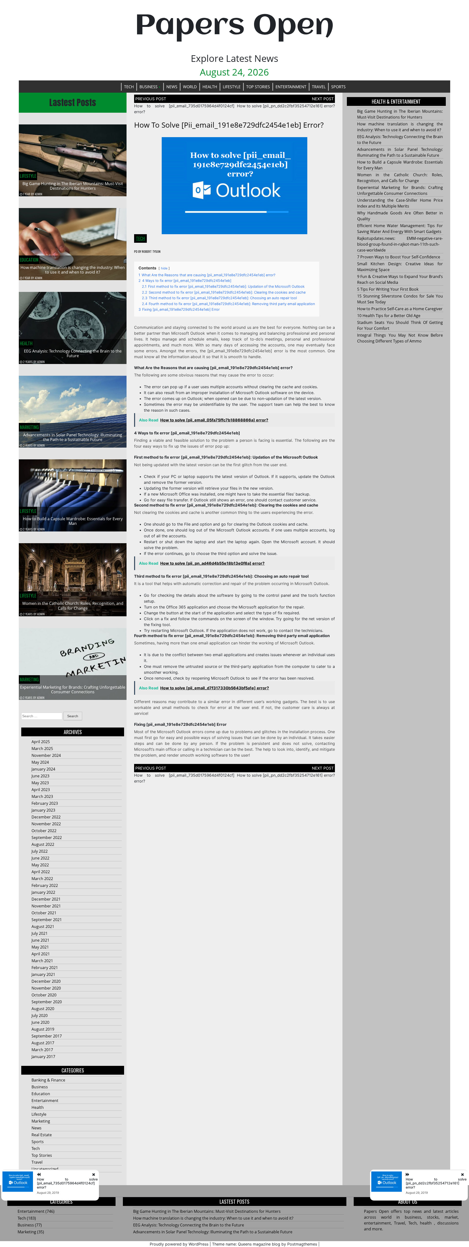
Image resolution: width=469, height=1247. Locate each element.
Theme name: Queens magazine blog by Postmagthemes (264, 1244)
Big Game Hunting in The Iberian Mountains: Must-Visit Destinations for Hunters (72, 186)
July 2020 (40, 1015)
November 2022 (46, 824)
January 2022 (43, 892)
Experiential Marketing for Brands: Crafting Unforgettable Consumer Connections (72, 689)
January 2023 (43, 810)
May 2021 (40, 947)
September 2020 (47, 1001)
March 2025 (42, 748)
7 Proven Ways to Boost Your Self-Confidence (398, 257)
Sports (338, 86)
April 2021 (41, 954)
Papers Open (234, 26)
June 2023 (40, 776)
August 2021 (43, 926)
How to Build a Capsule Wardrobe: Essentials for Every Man (73, 521)
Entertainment (291, 86)
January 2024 (43, 769)
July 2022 (40, 851)
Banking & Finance (48, 1080)
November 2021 (46, 906)
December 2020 (46, 981)
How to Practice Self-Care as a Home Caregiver (400, 308)
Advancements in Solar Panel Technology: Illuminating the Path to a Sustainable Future (72, 437)
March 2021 (42, 960)
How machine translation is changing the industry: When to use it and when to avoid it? (73, 270)
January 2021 (43, 974)
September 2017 (47, 1036)
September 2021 (47, 919)
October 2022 (44, 830)
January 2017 (43, 1056)
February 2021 (45, 967)
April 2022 (41, 871)
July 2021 (40, 933)
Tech (129, 86)
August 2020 (43, 1008)
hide (164, 268)
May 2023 (40, 782)
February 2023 (45, 803)
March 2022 (42, 878)
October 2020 (44, 995)
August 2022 (43, 844)
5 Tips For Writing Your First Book (387, 289)
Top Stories (258, 86)
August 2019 (43, 1029)
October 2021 (44, 913)
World (190, 86)
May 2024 (40, 762)
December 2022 (46, 817)
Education (29, 259)
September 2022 (47, 837)
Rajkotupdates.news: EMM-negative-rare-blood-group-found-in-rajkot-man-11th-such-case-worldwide (400, 244)
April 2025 (41, 741)
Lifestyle (232, 86)
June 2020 (40, 1022)
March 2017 (42, 1049)
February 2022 (45, 885)
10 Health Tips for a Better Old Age (388, 315)
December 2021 (46, 899)
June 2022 (40, 858)
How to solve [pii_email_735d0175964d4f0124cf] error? (67, 1183)
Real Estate (42, 1134)
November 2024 (46, 755)
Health (210, 86)
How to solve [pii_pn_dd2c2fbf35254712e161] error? (286, 105)
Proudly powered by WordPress (179, 1244)
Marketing (29, 427)
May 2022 (40, 865)
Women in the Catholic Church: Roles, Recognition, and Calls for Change (72, 606)
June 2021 (40, 940)
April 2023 (41, 789)
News (171, 86)
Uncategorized (45, 1169)
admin (38, 194)
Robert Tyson (151, 251)
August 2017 (43, 1043)
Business (148, 86)
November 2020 (46, 988)
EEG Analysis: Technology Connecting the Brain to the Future (73, 353)
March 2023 (42, 796)
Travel (319, 86)
